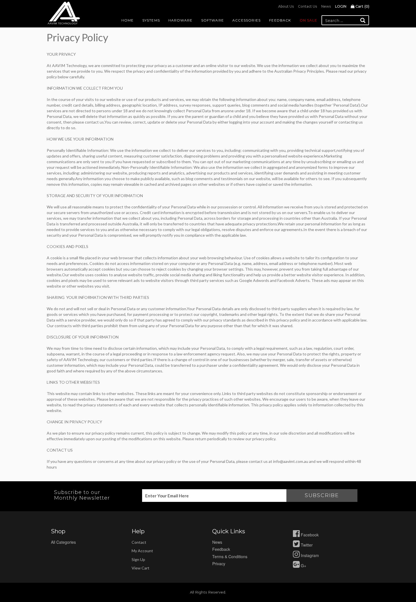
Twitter (306, 545)
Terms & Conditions (229, 556)
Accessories (246, 20)
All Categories (63, 542)
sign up (138, 559)
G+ (303, 565)
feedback (221, 549)
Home (127, 20)
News (326, 6)
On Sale (308, 20)
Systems (151, 20)
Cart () (361, 6)
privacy (218, 563)
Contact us (307, 6)
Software (212, 20)
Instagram (309, 555)
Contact (139, 542)
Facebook (309, 535)
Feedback (280, 20)
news (217, 542)
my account (142, 550)
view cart (140, 568)
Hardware (180, 20)
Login (340, 6)
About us (286, 6)
